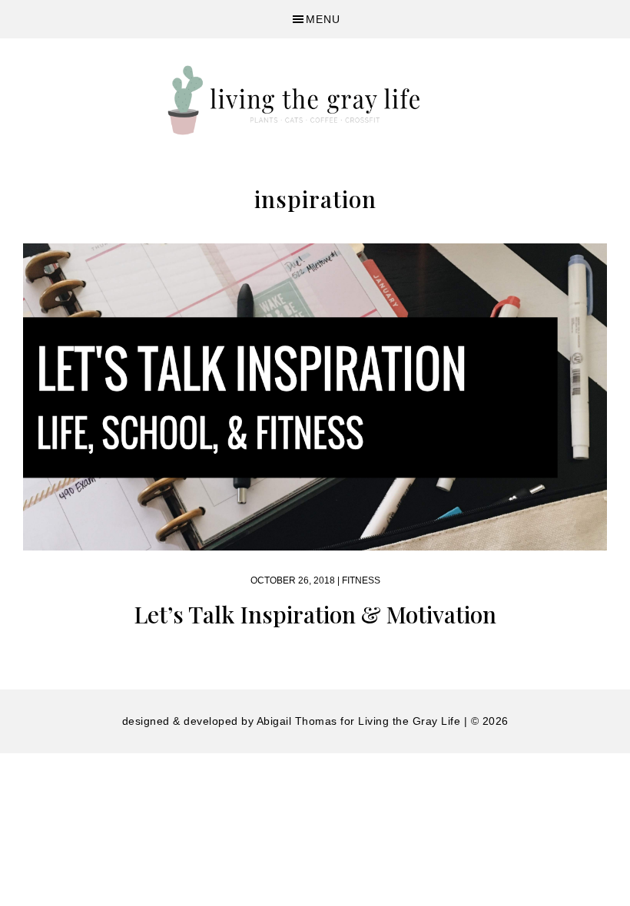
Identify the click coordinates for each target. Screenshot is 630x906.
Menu (323, 19)
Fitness (361, 580)
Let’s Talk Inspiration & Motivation (315, 614)
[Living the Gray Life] (315, 100)
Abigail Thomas (297, 721)
